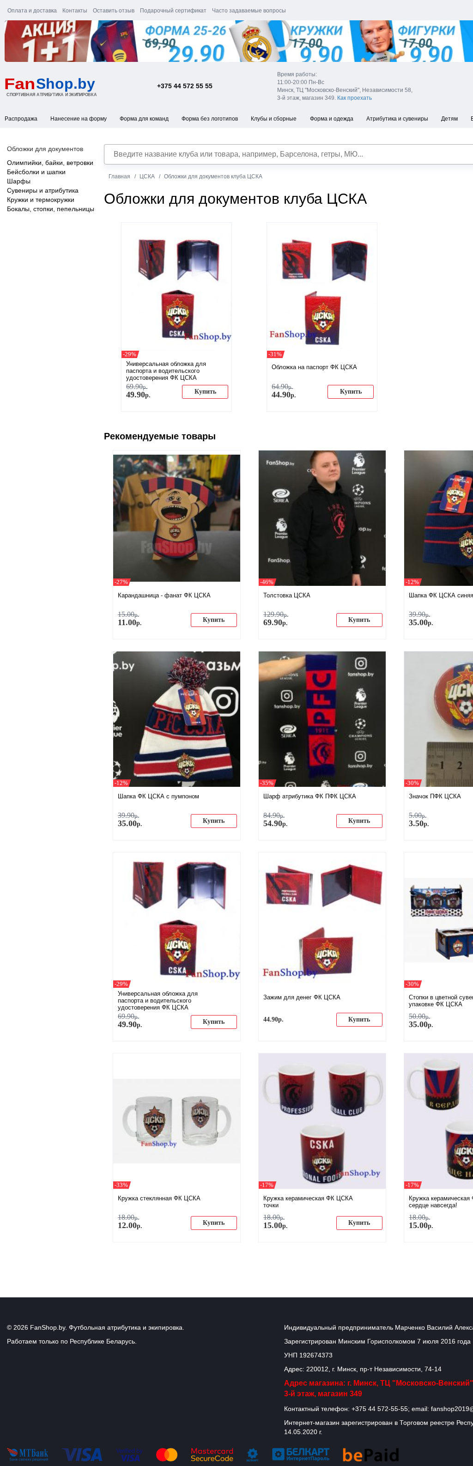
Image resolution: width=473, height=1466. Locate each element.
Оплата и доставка (32, 10)
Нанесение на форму (78, 119)
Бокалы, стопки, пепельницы (50, 209)
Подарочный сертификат (173, 10)
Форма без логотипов (210, 119)
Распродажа (21, 119)
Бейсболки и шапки (36, 172)
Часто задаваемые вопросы (249, 10)
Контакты (74, 10)
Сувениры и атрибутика (43, 190)
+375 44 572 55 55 (184, 86)
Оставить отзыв (113, 10)
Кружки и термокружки (40, 199)
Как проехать (354, 98)
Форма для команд (144, 119)
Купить (205, 391)
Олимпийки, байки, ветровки (50, 162)
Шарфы (18, 181)
